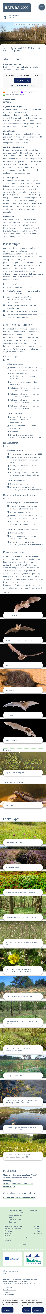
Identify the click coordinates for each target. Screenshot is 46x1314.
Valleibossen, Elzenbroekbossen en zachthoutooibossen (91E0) (24, 389)
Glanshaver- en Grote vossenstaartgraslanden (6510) (22, 522)
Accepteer (38, 1310)
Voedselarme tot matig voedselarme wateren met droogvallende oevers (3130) (25, 460)
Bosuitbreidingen (14, 284)
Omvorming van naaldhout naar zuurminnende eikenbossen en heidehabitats (20, 299)
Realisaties (8, 1233)
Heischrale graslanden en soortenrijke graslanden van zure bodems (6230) (26, 473)
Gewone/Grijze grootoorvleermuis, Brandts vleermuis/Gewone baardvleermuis (24, 419)
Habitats (12, 1217)
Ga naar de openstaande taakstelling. (19, 1197)
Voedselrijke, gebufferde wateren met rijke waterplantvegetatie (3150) (25, 507)
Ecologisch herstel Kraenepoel (19, 287)
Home (5, 51)
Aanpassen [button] (7, 1310)
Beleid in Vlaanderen (15, 1215)
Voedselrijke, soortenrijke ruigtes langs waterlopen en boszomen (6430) (26, 368)
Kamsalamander (17, 533)
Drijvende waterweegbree (20, 484)
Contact (24, 1245)
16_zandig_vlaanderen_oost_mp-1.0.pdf (20, 1175)
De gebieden (34, 1210)
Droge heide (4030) (18, 469)
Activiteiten (37, 1231)
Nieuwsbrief (38, 1233)
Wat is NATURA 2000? (16, 1213)
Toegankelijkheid (8, 1294)
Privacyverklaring (8, 1287)
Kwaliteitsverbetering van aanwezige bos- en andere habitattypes (24, 292)
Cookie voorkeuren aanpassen (23, 85)
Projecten (8, 1231)
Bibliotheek (12, 1222)
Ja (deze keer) (22, 80)
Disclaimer (6, 1292)
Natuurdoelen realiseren (13, 1229)
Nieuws (36, 1229)
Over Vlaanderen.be (9, 1290)
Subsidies (8, 1236)
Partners (8, 1240)
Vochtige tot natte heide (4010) (23, 466)
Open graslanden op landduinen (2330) (26, 454)
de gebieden (16, 51)
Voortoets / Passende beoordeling (17, 1238)
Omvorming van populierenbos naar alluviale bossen (22, 306)
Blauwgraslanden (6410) (20, 512)
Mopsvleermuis (16, 431)
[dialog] (23, 1306)
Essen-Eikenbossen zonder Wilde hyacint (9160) (23, 383)
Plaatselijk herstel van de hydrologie (22, 311)
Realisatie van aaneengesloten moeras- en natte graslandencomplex (24, 316)
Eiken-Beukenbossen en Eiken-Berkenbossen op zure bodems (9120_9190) (23, 376)
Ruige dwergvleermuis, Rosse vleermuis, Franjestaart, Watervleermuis (26, 436)
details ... (10, 360)
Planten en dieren (15, 1220)
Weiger (26, 1310)
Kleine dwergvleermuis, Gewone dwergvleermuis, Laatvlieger (23, 426)
